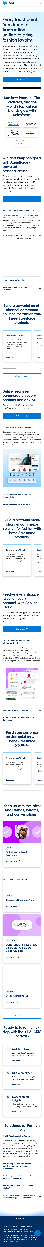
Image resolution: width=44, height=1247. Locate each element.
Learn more (10, 357)
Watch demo (22, 79)
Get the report (12, 906)
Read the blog (17, 1112)
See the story (11, 957)
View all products (22, 376)
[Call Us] (37, 1233)
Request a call (17, 1084)
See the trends (12, 1002)
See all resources (22, 1016)
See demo (16, 1060)
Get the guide (11, 861)
